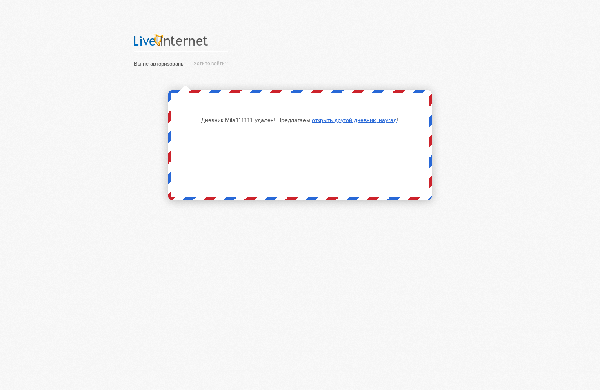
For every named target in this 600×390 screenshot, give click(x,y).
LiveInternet (181, 40)
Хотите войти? (210, 63)
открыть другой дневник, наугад (354, 120)
